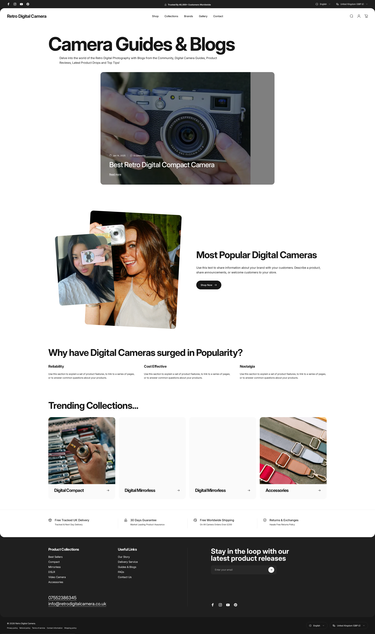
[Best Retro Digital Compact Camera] (187, 128)
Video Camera (57, 577)
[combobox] (323, 4)
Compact (54, 561)
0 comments (139, 155)
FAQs (121, 571)
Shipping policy (70, 628)
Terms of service (38, 628)
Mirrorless (54, 567)
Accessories (55, 582)
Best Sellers (55, 556)
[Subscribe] (271, 570)
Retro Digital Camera (26, 16)
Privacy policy (12, 628)
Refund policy (24, 628)
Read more (115, 174)
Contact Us (125, 577)
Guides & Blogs (127, 567)
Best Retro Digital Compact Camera (161, 164)
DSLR (51, 571)
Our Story (124, 556)
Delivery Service (128, 561)
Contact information (55, 628)
